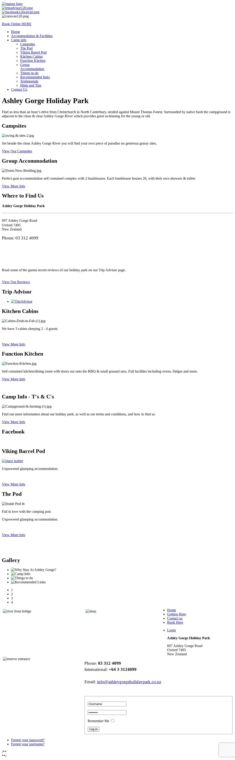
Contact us (174, 618)
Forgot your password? (28, 740)
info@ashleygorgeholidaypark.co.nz (129, 681)
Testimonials (29, 81)
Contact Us (19, 89)
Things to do (29, 73)
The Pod (26, 48)
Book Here (175, 622)
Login (171, 630)
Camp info (18, 40)
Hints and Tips (30, 85)
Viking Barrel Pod (33, 52)
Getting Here (176, 614)
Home (15, 32)
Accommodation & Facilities (32, 36)
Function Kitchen (32, 61)
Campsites (27, 44)
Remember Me (98, 721)
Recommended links (35, 77)
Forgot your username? (28, 744)
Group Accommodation (32, 67)
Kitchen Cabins (31, 56)
